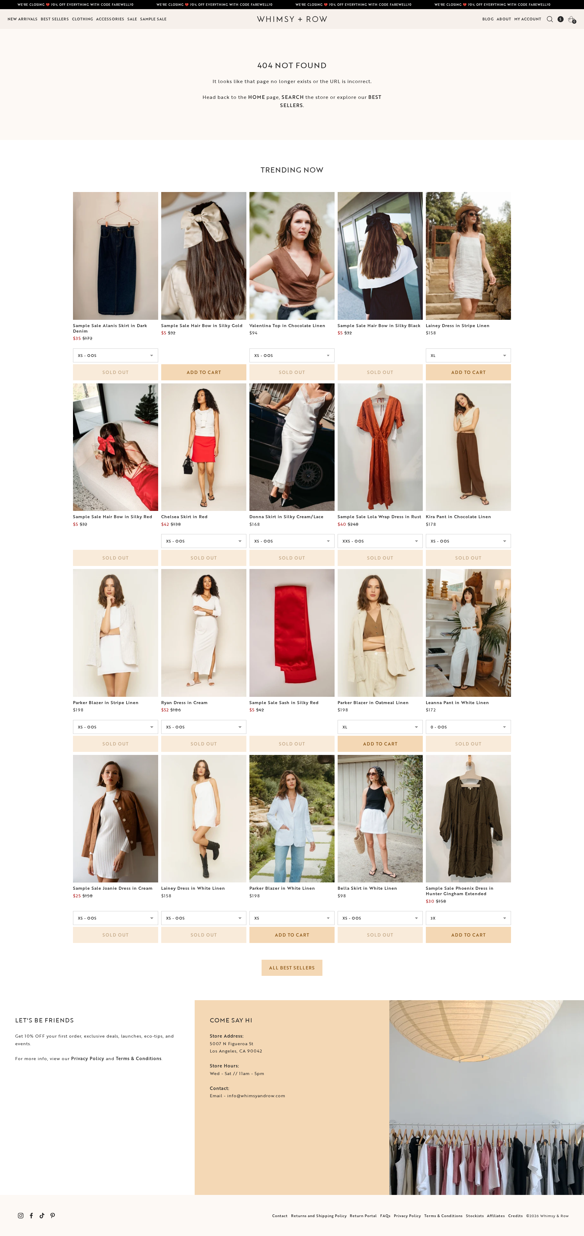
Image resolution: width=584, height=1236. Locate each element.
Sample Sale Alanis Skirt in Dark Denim (110, 328)
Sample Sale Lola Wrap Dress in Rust (379, 516)
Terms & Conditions (139, 1058)
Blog (488, 19)
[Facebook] (31, 1215)
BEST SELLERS (55, 19)
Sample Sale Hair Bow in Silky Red (112, 516)
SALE (132, 19)
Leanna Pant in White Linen (457, 702)
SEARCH (293, 97)
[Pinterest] (52, 1215)
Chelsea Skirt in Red (184, 516)
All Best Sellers (292, 968)
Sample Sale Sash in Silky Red (284, 702)
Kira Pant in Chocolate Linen (458, 516)
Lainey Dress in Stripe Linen (458, 325)
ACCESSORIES (110, 19)
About (504, 19)
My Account (527, 19)
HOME (256, 97)
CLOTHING (82, 19)
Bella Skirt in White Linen (367, 888)
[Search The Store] (549, 19)
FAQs (385, 1215)
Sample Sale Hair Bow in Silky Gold (202, 325)
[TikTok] (41, 1215)
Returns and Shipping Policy (319, 1215)
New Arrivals (23, 19)
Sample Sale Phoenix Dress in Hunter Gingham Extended (460, 890)
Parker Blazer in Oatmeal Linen (373, 702)
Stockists (475, 1215)
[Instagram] (20, 1215)
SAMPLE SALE (153, 19)
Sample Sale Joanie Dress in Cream (113, 888)
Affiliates (496, 1215)
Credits (515, 1215)
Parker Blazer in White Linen (282, 888)
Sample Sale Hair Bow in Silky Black (379, 325)
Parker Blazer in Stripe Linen (106, 702)
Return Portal (363, 1215)
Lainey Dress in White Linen (193, 888)
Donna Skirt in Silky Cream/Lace (286, 516)
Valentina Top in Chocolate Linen (287, 325)
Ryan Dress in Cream (184, 702)
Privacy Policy (87, 1058)
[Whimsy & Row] (292, 19)
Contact (280, 1215)
